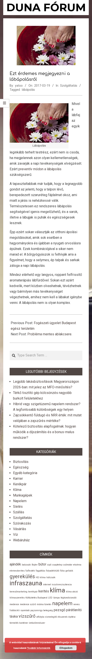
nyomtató (25, 610)
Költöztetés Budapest (36, 597)
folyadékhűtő (52, 570)
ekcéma (77, 564)
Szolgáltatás (68, 85)
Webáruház (21, 540)
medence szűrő (28, 604)
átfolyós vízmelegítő (46, 616)
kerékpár (33, 591)
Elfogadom (66, 648)
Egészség (20, 467)
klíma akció (72, 591)
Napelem (20, 501)
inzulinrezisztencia (62, 584)
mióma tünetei (44, 604)
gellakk (69, 570)
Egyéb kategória (25, 473)
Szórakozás (22, 523)
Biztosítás (20, 462)
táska (14, 616)
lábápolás (28, 89)
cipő (49, 564)
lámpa (56, 597)
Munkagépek (22, 495)
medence (14, 604)
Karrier (18, 478)
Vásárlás (19, 529)
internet (47, 584)
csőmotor (67, 564)
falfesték (30, 570)
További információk (38, 648)
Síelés (18, 506)
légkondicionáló (68, 597)
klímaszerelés (17, 597)
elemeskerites (17, 570)
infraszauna (26, 583)
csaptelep (57, 564)
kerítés (44, 591)
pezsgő (59, 610)
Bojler (35, 564)
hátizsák (50, 577)
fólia (62, 570)
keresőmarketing (18, 591)
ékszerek (63, 616)
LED (50, 597)
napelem (62, 603)
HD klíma (41, 577)
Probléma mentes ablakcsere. (49, 334)
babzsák (26, 564)
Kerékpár (20, 484)
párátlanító (74, 610)
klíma (57, 590)
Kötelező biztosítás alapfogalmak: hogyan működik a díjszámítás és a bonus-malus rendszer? (44, 432)
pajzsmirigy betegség (41, 610)
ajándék (15, 564)
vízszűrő (27, 616)
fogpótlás (40, 570)
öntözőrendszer (37, 623)
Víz (15, 535)
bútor (42, 564)
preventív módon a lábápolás (39, 169)
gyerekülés (22, 576)
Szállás (18, 512)
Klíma (17, 490)
